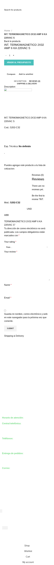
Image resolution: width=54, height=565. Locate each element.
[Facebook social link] (20, 2)
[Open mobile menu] (3, 6)
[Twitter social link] (23, 2)
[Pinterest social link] (27, 2)
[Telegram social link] (33, 2)
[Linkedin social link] (30, 2)
